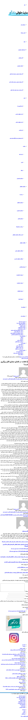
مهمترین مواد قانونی (19, 341)
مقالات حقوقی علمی (19, 251)
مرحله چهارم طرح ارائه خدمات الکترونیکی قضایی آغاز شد (16, 562)
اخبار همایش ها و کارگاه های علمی (16, 138)
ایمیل (26, 596)
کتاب (22, 162)
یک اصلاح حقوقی (22, 324)
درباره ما (21, 194)
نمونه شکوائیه (20, 291)
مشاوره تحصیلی (20, 178)
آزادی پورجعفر (16, 376)
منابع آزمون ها (22, 336)
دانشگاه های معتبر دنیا (21, 323)
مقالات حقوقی (22, 243)
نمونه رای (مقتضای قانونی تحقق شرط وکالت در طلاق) (15, 678)
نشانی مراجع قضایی (21, 329)
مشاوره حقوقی (22, 186)
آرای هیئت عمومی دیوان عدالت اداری (16, 82)
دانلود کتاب (20, 344)
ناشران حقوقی (22, 326)
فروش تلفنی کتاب (19, 346)
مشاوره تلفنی (20, 218)
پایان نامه (21, 154)
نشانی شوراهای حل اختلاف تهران (16, 333)
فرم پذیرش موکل (22, 682)
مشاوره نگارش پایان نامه (18, 353)
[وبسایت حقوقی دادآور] (18, 15)
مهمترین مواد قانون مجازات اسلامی (18, 673)
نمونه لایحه (20, 299)
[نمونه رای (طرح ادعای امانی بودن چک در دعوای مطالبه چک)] (24, 685)
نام (27, 594)
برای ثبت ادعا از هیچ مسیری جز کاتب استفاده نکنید (15, 670)
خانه (24, 42)
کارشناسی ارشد (20, 340)
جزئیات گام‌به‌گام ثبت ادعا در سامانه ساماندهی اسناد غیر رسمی (13, 660)
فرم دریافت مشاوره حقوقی (18, 235)
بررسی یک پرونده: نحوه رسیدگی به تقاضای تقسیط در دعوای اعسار (14, 557)
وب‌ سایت (26, 598)
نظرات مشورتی (20, 66)
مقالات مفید (20, 354)
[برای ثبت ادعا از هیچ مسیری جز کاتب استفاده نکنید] (22, 668)
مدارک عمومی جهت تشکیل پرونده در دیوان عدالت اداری (16, 572)
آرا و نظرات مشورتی (21, 50)
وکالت (22, 337)
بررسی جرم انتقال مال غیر (22, 567)
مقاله (22, 170)
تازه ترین (23, 644)
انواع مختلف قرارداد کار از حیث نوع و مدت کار (16, 611)
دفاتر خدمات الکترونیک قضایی (17, 334)
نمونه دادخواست (19, 275)
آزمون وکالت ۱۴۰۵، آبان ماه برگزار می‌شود (17, 650)
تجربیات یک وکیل (22, 322)
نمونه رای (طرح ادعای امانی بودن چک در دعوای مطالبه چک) (14, 686)
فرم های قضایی (22, 267)
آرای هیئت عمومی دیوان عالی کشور (16, 74)
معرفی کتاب (23, 343)
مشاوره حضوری (20, 210)
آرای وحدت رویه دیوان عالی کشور (16, 90)
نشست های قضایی (21, 327)
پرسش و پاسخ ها (19, 227)
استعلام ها (23, 307)
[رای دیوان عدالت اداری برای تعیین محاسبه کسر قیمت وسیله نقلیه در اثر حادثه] (20, 663)
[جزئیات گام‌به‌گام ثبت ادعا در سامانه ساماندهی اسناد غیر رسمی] (18, 658)
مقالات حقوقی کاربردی (18, 259)
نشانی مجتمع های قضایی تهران (17, 330)
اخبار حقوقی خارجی (19, 114)
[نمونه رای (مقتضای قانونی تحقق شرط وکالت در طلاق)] (21, 676)
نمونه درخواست (20, 283)
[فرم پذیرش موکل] (23, 681)
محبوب (24, 646)
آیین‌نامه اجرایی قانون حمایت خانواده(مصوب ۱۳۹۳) (15, 689)
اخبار (24, 98)
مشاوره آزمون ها (20, 351)
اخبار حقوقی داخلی (19, 122)
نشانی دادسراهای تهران (18, 332)
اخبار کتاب (21, 130)
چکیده (24, 146)
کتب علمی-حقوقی (19, 347)
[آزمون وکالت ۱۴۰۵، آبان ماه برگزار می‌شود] (22, 648)
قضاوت (21, 339)
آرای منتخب (21, 58)
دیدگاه (26, 591)
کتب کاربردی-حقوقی (19, 349)
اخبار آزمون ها (20, 106)
